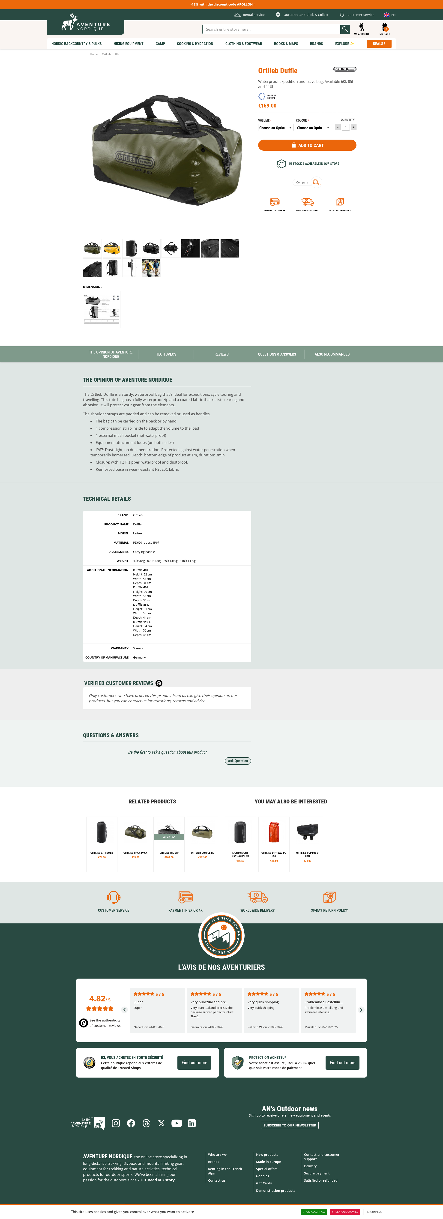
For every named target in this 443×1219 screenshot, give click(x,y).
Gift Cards (264, 1183)
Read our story (161, 1180)
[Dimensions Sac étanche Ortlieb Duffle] (101, 309)
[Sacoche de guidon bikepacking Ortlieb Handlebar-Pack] (307, 844)
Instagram (116, 1123)
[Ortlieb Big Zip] (169, 844)
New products (267, 1154)
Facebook (131, 1123)
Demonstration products (275, 1190)
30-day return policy (340, 210)
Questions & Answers (277, 354)
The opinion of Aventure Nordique (110, 354)
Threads (146, 1123)
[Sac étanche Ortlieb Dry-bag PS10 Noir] (240, 844)
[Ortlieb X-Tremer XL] (102, 844)
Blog (87, 1123)
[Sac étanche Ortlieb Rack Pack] (135, 844)
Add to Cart (311, 145)
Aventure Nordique (107, 1156)
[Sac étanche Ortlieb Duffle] (92, 248)
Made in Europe (268, 1161)
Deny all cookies (346, 1211)
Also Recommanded (332, 354)
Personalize (374, 1212)
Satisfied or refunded (321, 1180)
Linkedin (192, 1123)
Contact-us (216, 1180)
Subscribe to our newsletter (289, 1125)
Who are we (217, 1154)
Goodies (262, 1176)
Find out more (194, 1062)
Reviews (222, 354)
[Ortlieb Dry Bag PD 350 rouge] (274, 844)
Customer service (113, 910)
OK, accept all (315, 1211)
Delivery (310, 1166)
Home (94, 54)
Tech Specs (166, 354)
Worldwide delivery (307, 210)
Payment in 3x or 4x (274, 210)
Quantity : (348, 120)
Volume (263, 121)
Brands (213, 1161)
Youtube (177, 1123)
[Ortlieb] (344, 69)
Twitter (161, 1123)
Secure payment (317, 1173)
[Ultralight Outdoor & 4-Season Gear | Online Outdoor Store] (85, 22)
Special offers (266, 1169)
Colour (301, 121)
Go (345, 29)
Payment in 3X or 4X (185, 910)
